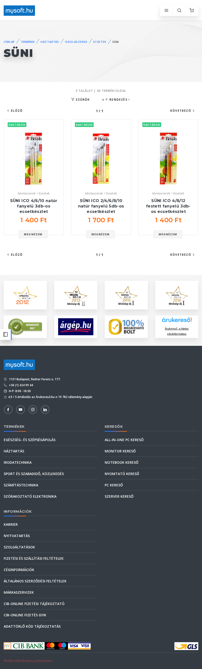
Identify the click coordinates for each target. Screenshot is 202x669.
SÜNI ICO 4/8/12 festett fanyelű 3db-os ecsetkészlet (168, 206)
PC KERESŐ (114, 485)
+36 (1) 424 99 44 (20, 385)
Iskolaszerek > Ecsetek (34, 193)
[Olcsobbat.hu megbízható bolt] (126, 327)
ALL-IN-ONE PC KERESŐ (124, 439)
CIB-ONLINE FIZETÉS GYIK (25, 615)
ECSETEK (99, 42)
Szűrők (82, 99)
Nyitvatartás (17, 535)
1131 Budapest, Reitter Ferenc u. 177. (34, 379)
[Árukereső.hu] (177, 322)
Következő (180, 111)
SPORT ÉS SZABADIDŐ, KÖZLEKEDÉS (34, 473)
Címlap (9, 42)
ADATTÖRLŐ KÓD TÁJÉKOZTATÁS (32, 626)
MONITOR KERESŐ (120, 451)
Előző (17, 111)
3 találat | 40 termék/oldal (101, 91)
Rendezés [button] (117, 99)
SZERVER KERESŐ (119, 496)
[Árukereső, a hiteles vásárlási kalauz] (25, 326)
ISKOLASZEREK (76, 42)
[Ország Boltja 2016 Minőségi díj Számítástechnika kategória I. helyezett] (177, 294)
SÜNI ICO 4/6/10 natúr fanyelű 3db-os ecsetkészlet (33, 206)
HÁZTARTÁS (50, 42)
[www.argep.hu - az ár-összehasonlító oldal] (75, 326)
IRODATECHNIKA (18, 462)
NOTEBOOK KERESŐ (121, 462)
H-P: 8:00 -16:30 (19, 391)
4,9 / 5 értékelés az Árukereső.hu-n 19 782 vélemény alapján (50, 397)
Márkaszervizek (19, 592)
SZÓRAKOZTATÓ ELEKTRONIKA (30, 496)
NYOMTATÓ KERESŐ (122, 473)
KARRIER (11, 524)
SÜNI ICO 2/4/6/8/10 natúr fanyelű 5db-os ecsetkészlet (101, 206)
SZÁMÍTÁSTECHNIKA (21, 485)
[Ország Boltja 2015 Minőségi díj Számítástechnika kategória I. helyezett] (126, 294)
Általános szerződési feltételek (35, 581)
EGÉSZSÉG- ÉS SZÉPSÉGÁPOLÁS (29, 439)
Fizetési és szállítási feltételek (34, 558)
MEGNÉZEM (33, 234)
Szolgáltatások (19, 547)
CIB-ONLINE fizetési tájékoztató (34, 603)
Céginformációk (19, 569)
